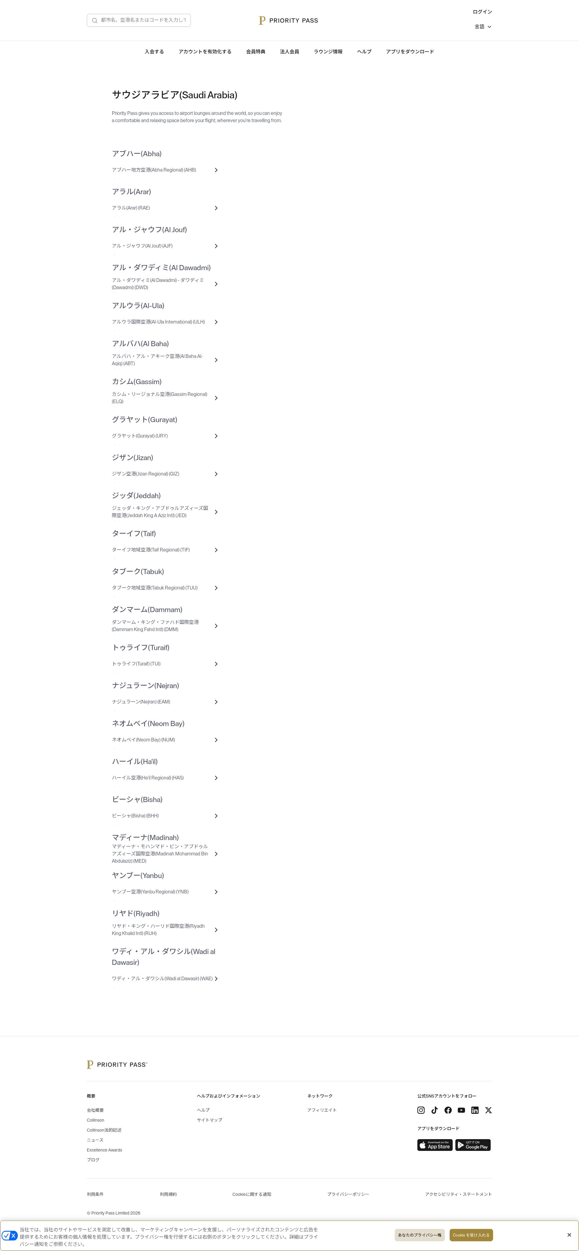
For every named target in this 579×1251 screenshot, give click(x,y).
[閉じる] (569, 1235)
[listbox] (483, 27)
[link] (435, 1145)
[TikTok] (434, 1110)
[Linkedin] (475, 1110)
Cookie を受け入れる (471, 1235)
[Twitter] (488, 1110)
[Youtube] (461, 1110)
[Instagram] (421, 1110)
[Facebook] (448, 1110)
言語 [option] (479, 26)
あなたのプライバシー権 (419, 1235)
